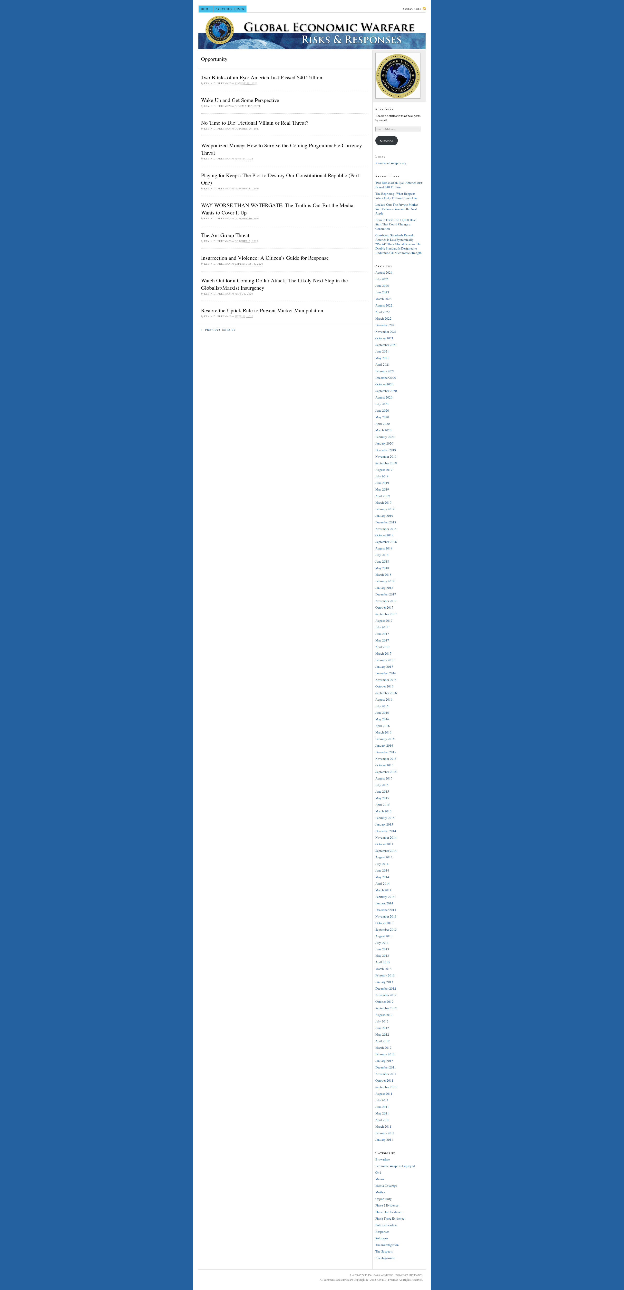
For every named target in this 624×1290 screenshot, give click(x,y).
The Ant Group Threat (225, 235)
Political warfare (386, 1225)
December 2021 (385, 325)
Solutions (381, 1238)
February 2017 (385, 660)
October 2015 (384, 765)
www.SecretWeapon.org (390, 163)
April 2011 (382, 1120)
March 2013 (383, 968)
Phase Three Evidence (389, 1218)
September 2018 (386, 541)
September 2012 (386, 1008)
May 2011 (382, 1113)
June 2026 (382, 285)
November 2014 (386, 837)
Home (206, 9)
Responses (382, 1231)
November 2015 (386, 758)
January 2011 (384, 1139)
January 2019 (384, 515)
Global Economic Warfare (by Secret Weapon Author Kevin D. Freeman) (312, 31)
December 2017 (385, 594)
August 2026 (383, 272)
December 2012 (385, 988)
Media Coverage (386, 1185)
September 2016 (386, 693)
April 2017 (382, 647)
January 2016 (384, 745)
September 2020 (386, 391)
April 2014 (382, 883)
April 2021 (382, 364)
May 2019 (382, 489)
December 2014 (385, 831)
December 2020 (385, 377)
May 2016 (382, 719)
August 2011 (383, 1093)
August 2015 (383, 778)
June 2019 (382, 483)
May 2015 (382, 798)
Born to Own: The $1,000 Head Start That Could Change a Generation (396, 224)
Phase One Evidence (388, 1212)
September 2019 (386, 463)
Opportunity (383, 1199)
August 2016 (383, 699)
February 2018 (385, 581)
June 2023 (382, 292)
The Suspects (384, 1251)
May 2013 (382, 955)
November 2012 (386, 995)
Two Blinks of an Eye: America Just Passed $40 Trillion (261, 77)
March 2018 (383, 574)
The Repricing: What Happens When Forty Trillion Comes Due (396, 195)
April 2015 (382, 804)
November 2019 (386, 456)
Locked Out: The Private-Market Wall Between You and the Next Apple (396, 208)
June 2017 (382, 633)
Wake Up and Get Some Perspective (240, 99)
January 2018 (384, 587)
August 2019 (383, 469)
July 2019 (382, 476)
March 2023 (383, 299)
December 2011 (385, 1067)
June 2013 (382, 949)
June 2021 (382, 351)
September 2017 (386, 614)
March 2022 (383, 318)
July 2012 (382, 1021)
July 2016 (382, 706)
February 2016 (385, 739)
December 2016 (385, 673)
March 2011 (383, 1126)
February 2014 (385, 896)
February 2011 (385, 1133)
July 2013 (382, 942)
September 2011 (386, 1087)
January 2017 (384, 666)
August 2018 (383, 548)
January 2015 (384, 824)
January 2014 (384, 903)
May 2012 (382, 1034)
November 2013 (386, 916)
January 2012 (384, 1060)
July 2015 (382, 785)
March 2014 (383, 890)
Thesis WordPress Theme (387, 1275)
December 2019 (385, 450)
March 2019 (383, 502)
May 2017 (382, 640)
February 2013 (385, 975)
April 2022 (382, 312)
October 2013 (384, 923)
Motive (380, 1192)
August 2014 (383, 857)
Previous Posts (229, 9)
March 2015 (383, 811)
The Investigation (387, 1245)
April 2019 (382, 496)
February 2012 (385, 1054)
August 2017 (383, 620)
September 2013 (386, 929)
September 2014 (386, 850)
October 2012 (384, 1001)
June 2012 (382, 1028)
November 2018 (386, 529)
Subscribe (412, 8)
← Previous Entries (218, 329)
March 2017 (383, 653)
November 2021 (386, 331)
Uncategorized (385, 1258)
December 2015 (385, 752)
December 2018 (385, 522)
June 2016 (382, 712)
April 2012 (382, 1041)
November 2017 (386, 601)
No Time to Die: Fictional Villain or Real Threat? (254, 122)
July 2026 (382, 279)
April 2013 (382, 962)
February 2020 (385, 437)
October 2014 (384, 844)
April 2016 (382, 726)
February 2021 (385, 371)
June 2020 (382, 410)
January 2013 (384, 982)
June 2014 (382, 870)
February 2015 (385, 818)
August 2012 (383, 1014)
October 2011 (384, 1080)
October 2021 (384, 338)
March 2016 (383, 732)
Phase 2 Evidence (387, 1205)
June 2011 (382, 1106)
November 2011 (386, 1074)
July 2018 (382, 555)
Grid (378, 1172)
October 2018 (384, 535)
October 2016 (384, 686)
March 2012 (383, 1047)
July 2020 (382, 404)
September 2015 (386, 772)
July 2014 (382, 864)
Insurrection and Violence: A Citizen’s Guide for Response (265, 257)
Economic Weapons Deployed (395, 1166)
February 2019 (385, 509)
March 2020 (383, 430)
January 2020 (384, 443)
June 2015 (382, 791)
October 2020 (384, 384)
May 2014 (382, 877)
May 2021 (382, 358)
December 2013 (385, 910)
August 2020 (383, 397)
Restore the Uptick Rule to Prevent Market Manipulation (262, 310)
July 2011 (382, 1100)
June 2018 (382, 561)
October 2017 (384, 607)
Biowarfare (382, 1159)
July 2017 (382, 627)
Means (379, 1179)
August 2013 (383, 936)
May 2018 (382, 568)
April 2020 (382, 423)
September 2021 (386, 345)
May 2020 (382, 417)
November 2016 (386, 679)
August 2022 (383, 305)
